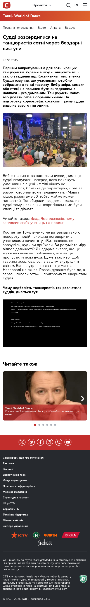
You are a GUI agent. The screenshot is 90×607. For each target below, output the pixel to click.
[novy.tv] (36, 535)
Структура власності (16, 497)
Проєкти (40, 5)
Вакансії (8, 469)
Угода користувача (15, 480)
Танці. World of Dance (22, 16)
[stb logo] (6, 5)
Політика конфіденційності (20, 486)
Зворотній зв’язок (14, 474)
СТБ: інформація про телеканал (23, 457)
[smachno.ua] (45, 543)
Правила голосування (18, 27)
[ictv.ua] (19, 535)
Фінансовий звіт (13, 520)
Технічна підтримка (15, 514)
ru (77, 5)
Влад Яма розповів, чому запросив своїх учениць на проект (38, 220)
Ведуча (70, 27)
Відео (42, 27)
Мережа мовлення (15, 491)
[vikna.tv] (70, 535)
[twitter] (22, 442)
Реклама (8, 463)
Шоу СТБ (9, 503)
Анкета (55, 27)
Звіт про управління (15, 526)
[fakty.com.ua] (50, 535)
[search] (68, 5)
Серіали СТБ (11, 508)
